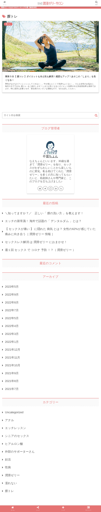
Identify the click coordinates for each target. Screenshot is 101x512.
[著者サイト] (40, 188)
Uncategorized (14, 412)
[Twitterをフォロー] (45, 188)
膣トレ (9, 491)
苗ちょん (52, 156)
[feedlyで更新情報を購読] (55, 188)
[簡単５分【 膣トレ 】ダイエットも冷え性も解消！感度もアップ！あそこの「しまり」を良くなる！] (62, 457)
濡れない (11, 483)
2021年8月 (12, 381)
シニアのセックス (17, 436)
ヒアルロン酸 (14, 443)
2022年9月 (12, 294)
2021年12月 (12, 349)
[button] (96, 115)
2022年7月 (12, 310)
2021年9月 (12, 373)
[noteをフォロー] (50, 188)
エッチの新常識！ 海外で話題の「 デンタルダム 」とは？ (43, 221)
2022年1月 (12, 341)
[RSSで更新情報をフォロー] (61, 188)
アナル (9, 420)
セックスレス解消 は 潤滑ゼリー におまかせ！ (36, 242)
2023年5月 (12, 286)
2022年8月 (12, 302)
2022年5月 (12, 318)
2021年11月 (12, 357)
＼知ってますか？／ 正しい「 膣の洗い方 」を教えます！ (44, 213)
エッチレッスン (15, 428)
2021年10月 (12, 365)
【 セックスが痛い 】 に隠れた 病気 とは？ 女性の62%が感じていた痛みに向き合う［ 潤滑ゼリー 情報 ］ (50, 231)
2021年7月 (12, 389)
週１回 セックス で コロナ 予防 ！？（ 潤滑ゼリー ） (40, 250)
